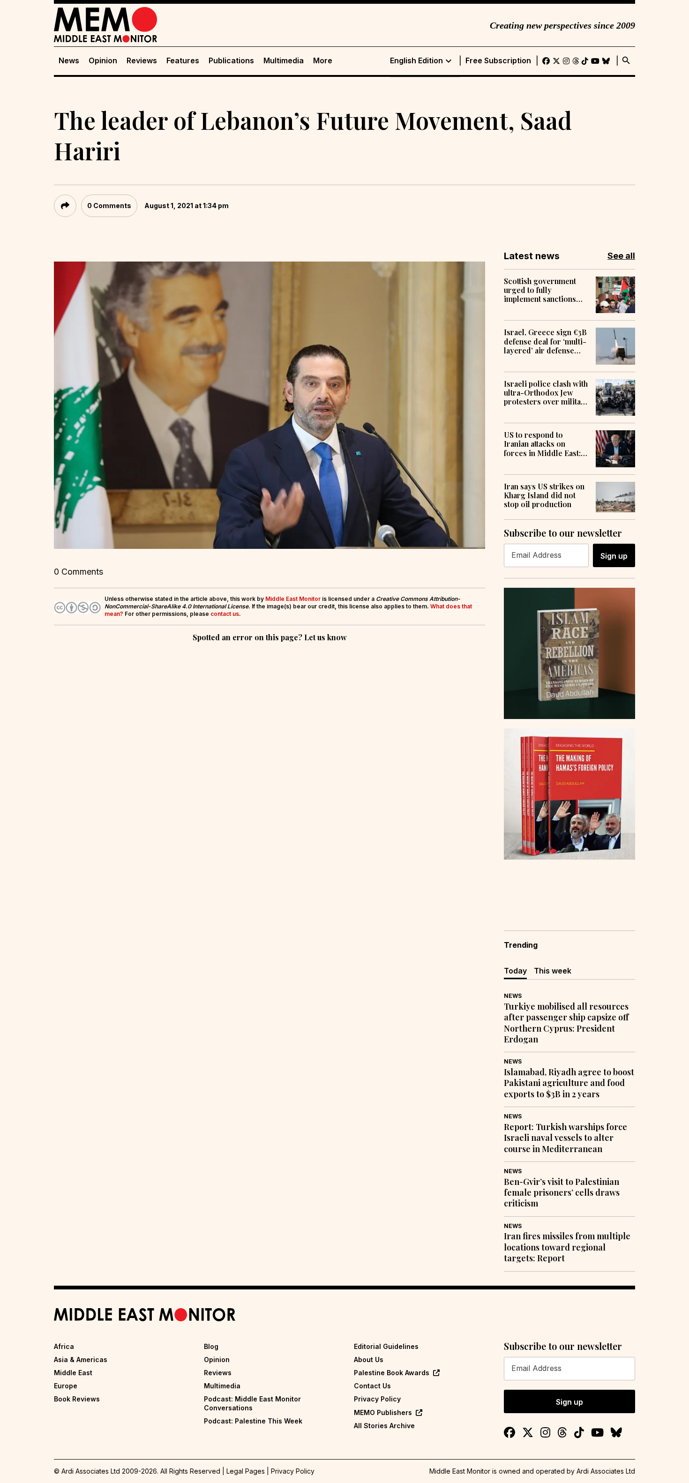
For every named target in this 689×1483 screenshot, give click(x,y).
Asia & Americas (80, 1359)
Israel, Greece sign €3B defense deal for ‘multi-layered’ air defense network (545, 341)
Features (182, 60)
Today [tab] (515, 970)
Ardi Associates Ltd (606, 1471)
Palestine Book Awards (391, 1373)
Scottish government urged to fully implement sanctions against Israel (540, 290)
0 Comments (109, 206)
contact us (224, 613)
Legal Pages (245, 1471)
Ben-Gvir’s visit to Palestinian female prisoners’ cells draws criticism (562, 1192)
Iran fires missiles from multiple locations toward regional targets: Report (567, 1247)
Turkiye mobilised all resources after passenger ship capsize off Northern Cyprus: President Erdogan (566, 1023)
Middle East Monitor (293, 598)
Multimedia (283, 60)
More (322, 60)
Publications (231, 60)
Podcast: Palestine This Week (253, 1421)
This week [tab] (552, 970)
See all (621, 256)
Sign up (614, 556)
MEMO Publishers (383, 1412)
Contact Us (372, 1386)
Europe (65, 1386)
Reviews (142, 60)
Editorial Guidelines (386, 1346)
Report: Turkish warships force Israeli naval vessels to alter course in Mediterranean (565, 1138)
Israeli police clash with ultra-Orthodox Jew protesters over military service (546, 392)
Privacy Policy (377, 1399)
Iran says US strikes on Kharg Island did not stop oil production (544, 495)
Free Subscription (498, 60)
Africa (64, 1346)
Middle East (73, 1373)
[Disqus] (269, 773)
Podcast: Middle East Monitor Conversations (252, 1403)
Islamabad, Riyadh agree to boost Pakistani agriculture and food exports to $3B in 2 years (569, 1083)
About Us (368, 1359)
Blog (211, 1346)
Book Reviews (77, 1399)
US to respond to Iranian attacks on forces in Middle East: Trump (542, 443)
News (69, 60)
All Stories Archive (384, 1426)
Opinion (103, 60)
